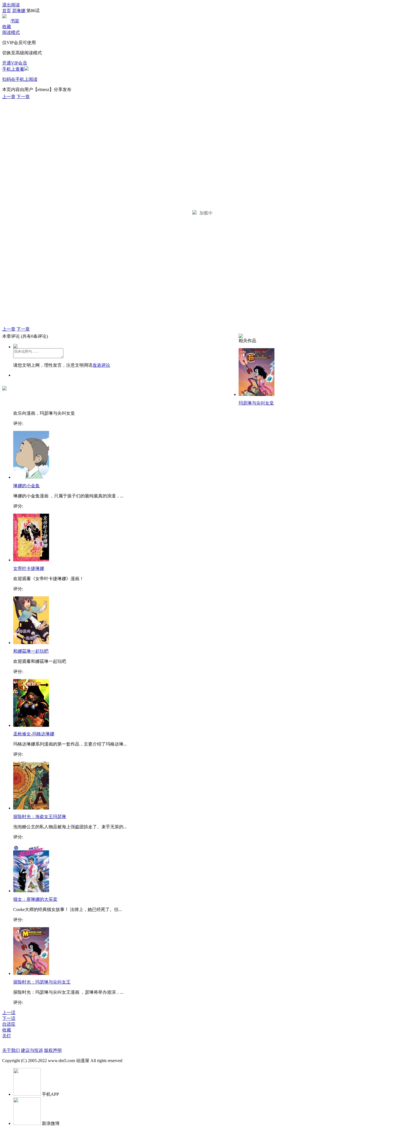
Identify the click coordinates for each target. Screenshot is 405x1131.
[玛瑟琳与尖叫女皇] (256, 394)
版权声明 (53, 1050)
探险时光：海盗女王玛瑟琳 (39, 816)
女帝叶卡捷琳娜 (28, 568)
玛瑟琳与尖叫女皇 (256, 403)
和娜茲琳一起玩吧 (30, 651)
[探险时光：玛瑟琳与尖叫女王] (31, 973)
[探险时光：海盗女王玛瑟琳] (31, 808)
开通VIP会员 (14, 63)
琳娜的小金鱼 (26, 485)
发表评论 (101, 365)
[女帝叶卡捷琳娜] (31, 560)
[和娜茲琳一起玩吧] (31, 642)
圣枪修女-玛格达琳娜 (33, 733)
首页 (6, 10)
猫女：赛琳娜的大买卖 (35, 899)
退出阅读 (11, 4)
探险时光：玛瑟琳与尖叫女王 (42, 982)
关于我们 (11, 1050)
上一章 (8, 96)
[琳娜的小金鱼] (31, 477)
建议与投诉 (32, 1050)
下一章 (23, 96)
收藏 (6, 26)
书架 (14, 20)
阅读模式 (11, 32)
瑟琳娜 (18, 10)
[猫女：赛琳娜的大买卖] (31, 890)
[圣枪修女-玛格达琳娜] (31, 725)
